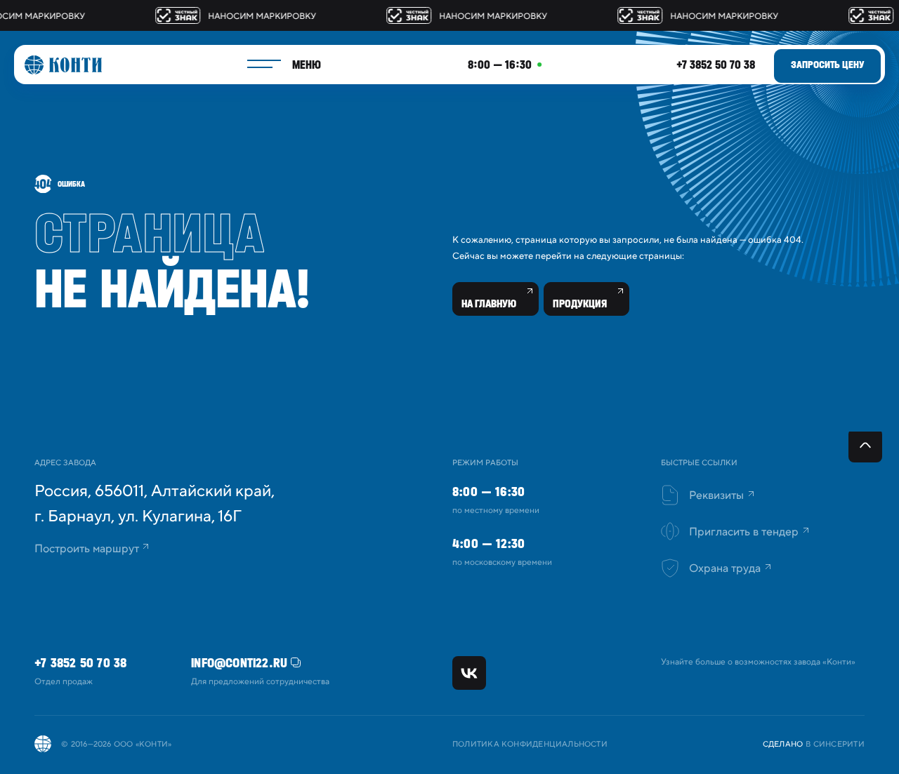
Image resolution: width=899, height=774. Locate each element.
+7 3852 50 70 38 (715, 65)
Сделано (783, 744)
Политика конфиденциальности (530, 744)
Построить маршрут (86, 549)
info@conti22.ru (239, 663)
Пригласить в (744, 532)
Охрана (725, 568)
